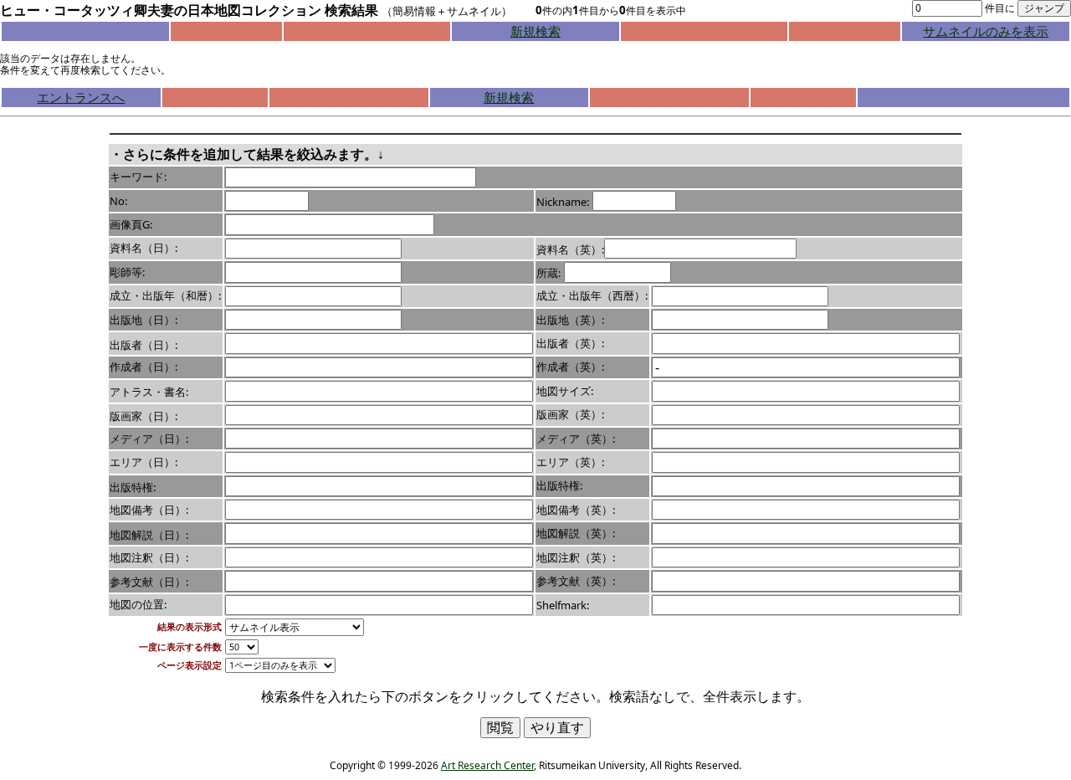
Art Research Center (487, 765)
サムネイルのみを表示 (985, 31)
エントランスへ (81, 97)
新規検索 (535, 31)
